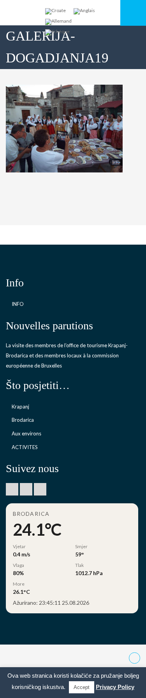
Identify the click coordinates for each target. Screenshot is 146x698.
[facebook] (12, 489)
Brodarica (23, 420)
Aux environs (26, 433)
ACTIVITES (25, 447)
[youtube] (26, 489)
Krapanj (20, 406)
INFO (18, 304)
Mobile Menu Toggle (133, 13)
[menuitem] (55, 11)
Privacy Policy (115, 687)
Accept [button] (82, 687)
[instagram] (40, 489)
